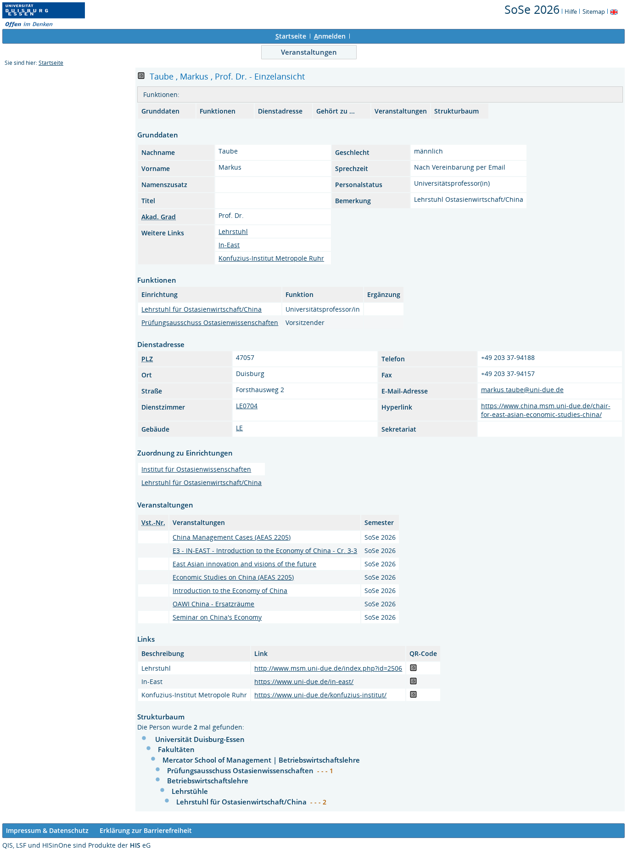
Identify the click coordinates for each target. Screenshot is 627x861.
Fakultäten (176, 749)
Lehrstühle (190, 791)
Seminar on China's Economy (217, 617)
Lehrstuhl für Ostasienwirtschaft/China (201, 309)
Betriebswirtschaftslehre (207, 780)
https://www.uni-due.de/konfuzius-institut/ (320, 694)
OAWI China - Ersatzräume (213, 603)
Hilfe (571, 11)
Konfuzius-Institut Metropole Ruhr (271, 258)
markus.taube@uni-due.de (522, 389)
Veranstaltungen (309, 52)
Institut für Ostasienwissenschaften (196, 469)
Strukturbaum (456, 111)
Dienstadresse (280, 111)
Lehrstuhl (233, 231)
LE (239, 427)
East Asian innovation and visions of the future (244, 563)
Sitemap (593, 11)
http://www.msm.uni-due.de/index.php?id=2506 (328, 668)
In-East (229, 244)
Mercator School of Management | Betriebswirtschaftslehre (261, 759)
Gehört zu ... (335, 111)
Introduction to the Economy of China (230, 590)
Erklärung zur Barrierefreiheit (146, 830)
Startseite (51, 62)
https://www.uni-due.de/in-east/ (303, 681)
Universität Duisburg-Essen (200, 739)
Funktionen (217, 111)
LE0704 (247, 405)
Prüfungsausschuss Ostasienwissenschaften (209, 322)
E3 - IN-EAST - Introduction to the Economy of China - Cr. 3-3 (265, 550)
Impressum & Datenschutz (47, 830)
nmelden (330, 36)
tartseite (290, 36)
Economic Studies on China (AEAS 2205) (233, 577)
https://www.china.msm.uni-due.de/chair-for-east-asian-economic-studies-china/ (545, 410)
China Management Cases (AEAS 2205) (232, 537)
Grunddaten (160, 111)
